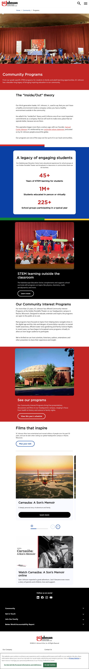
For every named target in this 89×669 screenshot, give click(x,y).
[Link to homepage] (10, 3)
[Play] (44, 552)
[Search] (79, 3)
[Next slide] (58, 527)
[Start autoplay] (32, 526)
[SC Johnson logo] (44, 638)
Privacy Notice (74, 658)
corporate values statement (54, 129)
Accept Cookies (49, 665)
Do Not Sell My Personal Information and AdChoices (22, 665)
